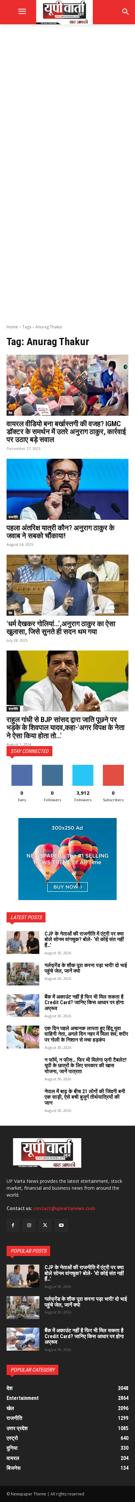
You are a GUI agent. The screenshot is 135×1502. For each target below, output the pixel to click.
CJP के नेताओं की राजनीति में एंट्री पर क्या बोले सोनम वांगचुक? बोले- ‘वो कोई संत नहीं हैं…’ (84, 939)
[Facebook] (13, 1225)
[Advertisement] (67, 102)
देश (10, 412)
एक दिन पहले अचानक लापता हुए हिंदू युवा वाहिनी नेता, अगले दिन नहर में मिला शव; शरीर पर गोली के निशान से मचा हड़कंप (86, 1034)
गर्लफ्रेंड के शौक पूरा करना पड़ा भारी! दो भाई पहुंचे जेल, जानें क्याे (86, 968)
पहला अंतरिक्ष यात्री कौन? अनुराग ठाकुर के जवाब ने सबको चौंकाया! (60, 532)
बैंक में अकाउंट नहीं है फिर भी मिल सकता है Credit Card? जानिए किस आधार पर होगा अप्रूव (84, 1002)
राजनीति (13, 517)
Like (22, 767)
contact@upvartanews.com (64, 1208)
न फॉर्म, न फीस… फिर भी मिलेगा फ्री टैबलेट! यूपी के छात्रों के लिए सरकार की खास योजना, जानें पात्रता (85, 1065)
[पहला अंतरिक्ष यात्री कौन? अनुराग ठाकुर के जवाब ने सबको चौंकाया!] (67, 489)
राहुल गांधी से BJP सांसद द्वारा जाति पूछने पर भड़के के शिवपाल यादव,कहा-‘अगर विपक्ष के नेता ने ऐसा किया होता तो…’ (66, 728)
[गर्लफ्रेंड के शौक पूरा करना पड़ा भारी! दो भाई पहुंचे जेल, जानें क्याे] (23, 973)
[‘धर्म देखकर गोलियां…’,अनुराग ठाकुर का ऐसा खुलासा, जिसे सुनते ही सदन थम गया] (67, 585)
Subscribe (113, 767)
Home (12, 327)
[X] (45, 1225)
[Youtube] (61, 1225)
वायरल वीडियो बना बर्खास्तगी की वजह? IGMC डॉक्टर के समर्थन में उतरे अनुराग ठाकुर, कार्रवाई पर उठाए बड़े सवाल (66, 432)
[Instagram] (29, 1225)
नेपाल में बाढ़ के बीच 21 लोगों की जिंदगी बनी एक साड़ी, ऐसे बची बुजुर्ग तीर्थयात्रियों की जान (85, 1097)
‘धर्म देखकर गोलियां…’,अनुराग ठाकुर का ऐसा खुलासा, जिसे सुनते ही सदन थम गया (61, 628)
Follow (52, 767)
